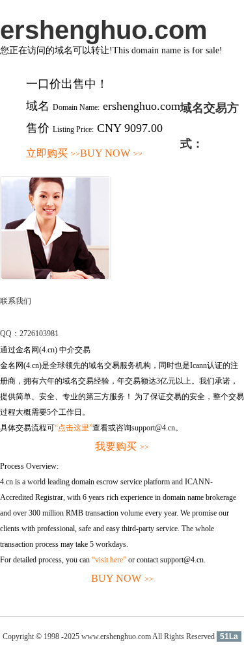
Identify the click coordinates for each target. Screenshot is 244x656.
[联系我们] (55, 277)
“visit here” (109, 559)
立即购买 (53, 153)
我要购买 (122, 446)
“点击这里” (73, 427)
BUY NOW (111, 153)
